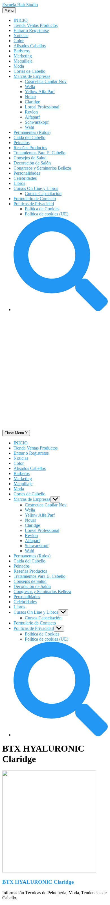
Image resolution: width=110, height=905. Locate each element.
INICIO (21, 20)
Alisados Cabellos (30, 45)
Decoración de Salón (32, 163)
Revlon (31, 112)
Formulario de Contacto (35, 198)
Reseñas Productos (30, 147)
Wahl (29, 127)
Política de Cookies (42, 208)
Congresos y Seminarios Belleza (42, 168)
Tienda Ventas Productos (36, 25)
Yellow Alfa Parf (40, 91)
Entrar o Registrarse (31, 30)
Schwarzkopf (37, 122)
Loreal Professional (42, 106)
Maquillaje (23, 61)
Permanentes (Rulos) (32, 132)
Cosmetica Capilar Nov (46, 81)
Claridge (32, 101)
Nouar (30, 96)
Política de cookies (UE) (46, 213)
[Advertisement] (55, 372)
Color (19, 40)
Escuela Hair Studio (20, 4)
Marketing (23, 56)
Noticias (21, 35)
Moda (19, 66)
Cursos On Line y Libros (36, 188)
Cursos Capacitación (43, 193)
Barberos (22, 50)
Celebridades (25, 178)
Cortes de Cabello (29, 71)
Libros (19, 183)
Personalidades (27, 173)
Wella (30, 86)
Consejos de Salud (30, 157)
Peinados (22, 142)
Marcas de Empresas (32, 76)
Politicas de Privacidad (34, 203)
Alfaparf (32, 117)
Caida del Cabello (29, 137)
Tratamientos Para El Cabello (39, 152)
